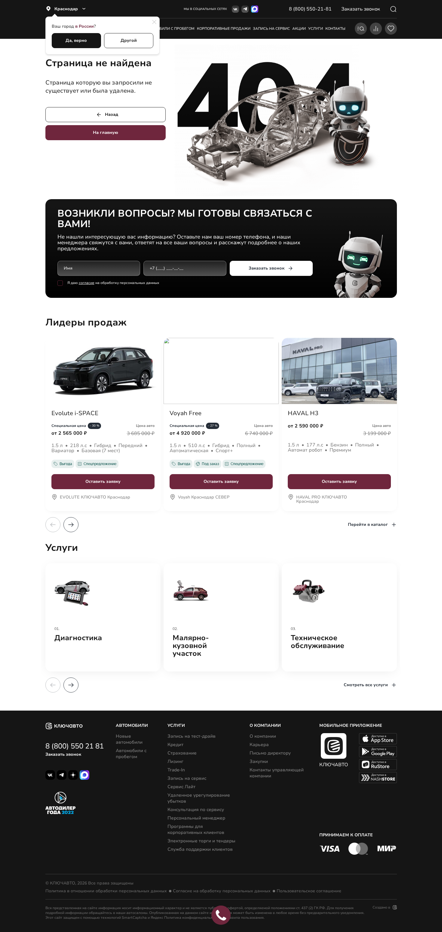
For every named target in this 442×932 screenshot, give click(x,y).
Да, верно (76, 40)
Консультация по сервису (195, 810)
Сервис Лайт (181, 787)
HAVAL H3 (303, 413)
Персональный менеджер (196, 818)
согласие (86, 282)
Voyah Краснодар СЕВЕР (203, 497)
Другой (129, 40)
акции (299, 28)
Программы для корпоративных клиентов (195, 829)
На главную (105, 132)
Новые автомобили (129, 739)
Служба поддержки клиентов (200, 849)
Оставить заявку (103, 481)
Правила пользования (244, 917)
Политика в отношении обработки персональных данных (106, 891)
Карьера (259, 745)
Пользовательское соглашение (309, 891)
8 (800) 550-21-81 (310, 9)
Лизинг (175, 761)
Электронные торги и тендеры (201, 841)
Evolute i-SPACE (74, 413)
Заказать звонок (266, 268)
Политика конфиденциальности (192, 917)
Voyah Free (185, 413)
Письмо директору (270, 753)
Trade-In (176, 770)
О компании (263, 736)
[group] (103, 617)
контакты (335, 28)
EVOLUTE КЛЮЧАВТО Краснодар (95, 497)
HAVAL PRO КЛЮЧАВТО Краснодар (321, 499)
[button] (70, 524)
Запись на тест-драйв (191, 736)
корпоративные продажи (223, 28)
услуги (315, 28)
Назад (111, 114)
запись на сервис (271, 28)
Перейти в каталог (368, 524)
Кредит (175, 745)
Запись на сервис (186, 778)
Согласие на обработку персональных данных (222, 891)
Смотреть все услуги (366, 685)
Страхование (182, 753)
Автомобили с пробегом (169, 28)
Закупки (259, 761)
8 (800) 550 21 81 (74, 746)
